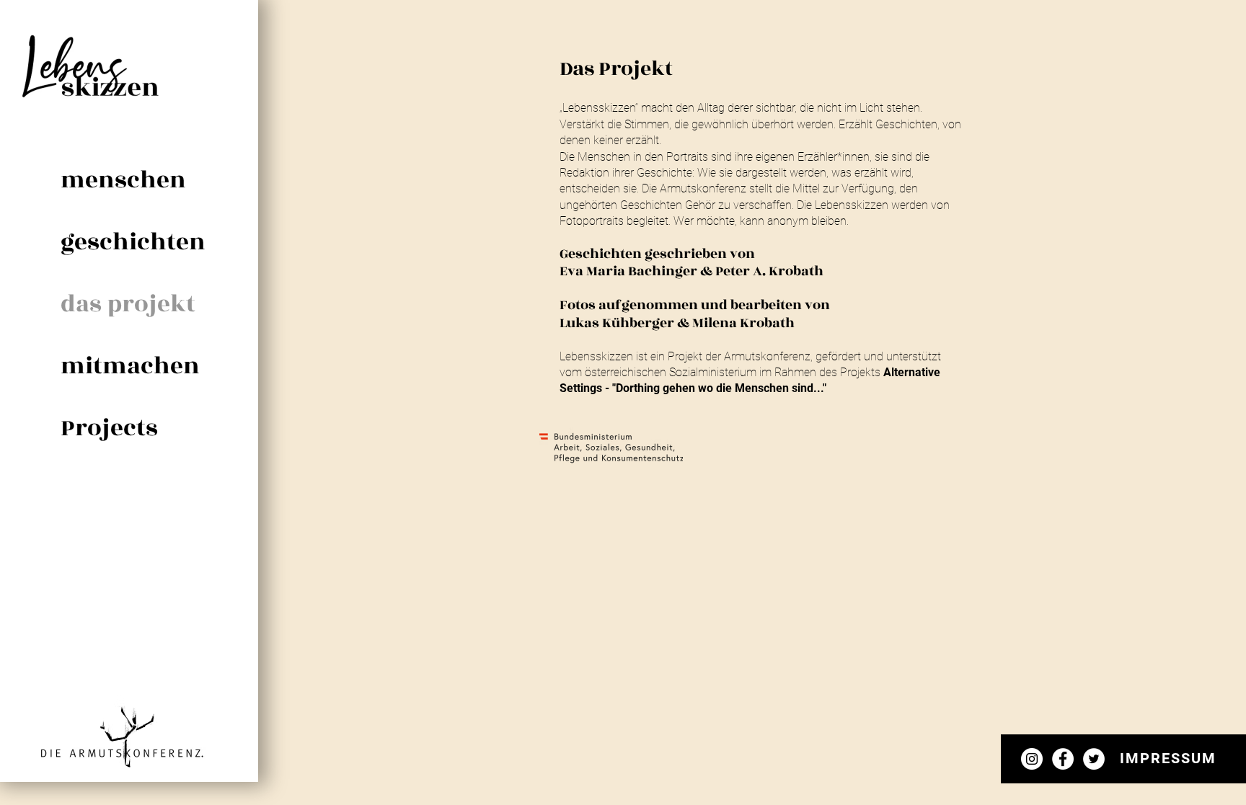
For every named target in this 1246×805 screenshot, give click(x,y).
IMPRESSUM (1168, 758)
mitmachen (123, 366)
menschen (123, 180)
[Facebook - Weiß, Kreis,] (1063, 759)
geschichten (123, 242)
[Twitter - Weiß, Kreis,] (1094, 759)
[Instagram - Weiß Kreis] (1032, 759)
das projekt (123, 304)
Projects (109, 428)
